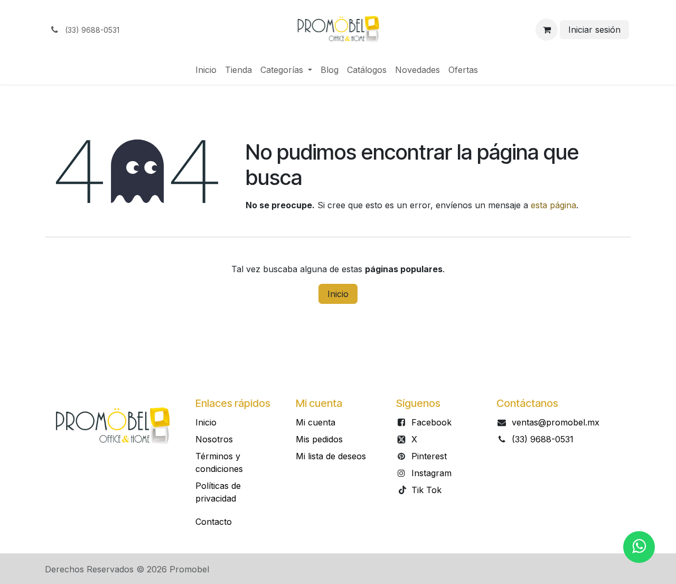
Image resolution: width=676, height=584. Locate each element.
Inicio (338, 294)
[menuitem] (206, 69)
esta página (553, 205)
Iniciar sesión (594, 29)
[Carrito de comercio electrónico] (547, 29)
